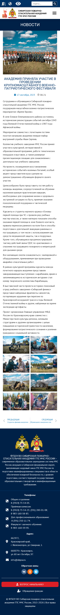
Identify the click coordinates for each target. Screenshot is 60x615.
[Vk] (24, 571)
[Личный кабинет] (3, 3)
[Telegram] (36, 571)
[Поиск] (55, 4)
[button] (54, 13)
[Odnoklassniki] (30, 571)
